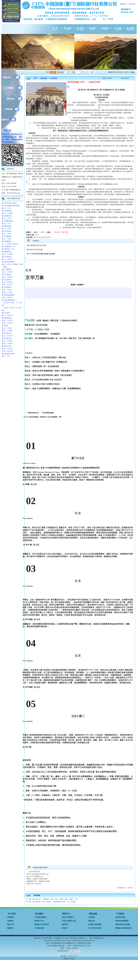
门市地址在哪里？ (40, 917)
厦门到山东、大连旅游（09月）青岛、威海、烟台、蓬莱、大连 (55, 899)
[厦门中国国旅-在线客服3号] (11, 10)
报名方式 (10, 924)
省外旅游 (9, 109)
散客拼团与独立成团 (122, 924)
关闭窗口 (121, 888)
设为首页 (132, 4)
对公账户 (64, 928)
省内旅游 (10, 99)
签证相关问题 (120, 917)
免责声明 (64, 924)
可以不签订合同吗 (94, 928)
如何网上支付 (39, 921)
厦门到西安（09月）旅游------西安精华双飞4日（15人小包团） (54, 902)
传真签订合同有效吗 (41, 924)
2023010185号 (73, 956)
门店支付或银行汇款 (68, 921)
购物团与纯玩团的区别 (123, 928)
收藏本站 (123, 4)
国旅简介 (10, 928)
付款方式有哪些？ (67, 917)
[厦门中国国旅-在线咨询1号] (11, 6)
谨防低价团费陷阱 (121, 921)
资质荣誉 (10, 917)
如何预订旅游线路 (94, 924)
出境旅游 (10, 88)
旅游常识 (5, 120)
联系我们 (10, 921)
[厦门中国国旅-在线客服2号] (11, 14)
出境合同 (91, 917)
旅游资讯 (7, 77)
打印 (130, 888)
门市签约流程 (39, 928)
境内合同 (91, 921)
